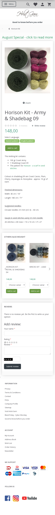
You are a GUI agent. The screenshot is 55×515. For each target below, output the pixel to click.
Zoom (28, 103)
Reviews (8, 306)
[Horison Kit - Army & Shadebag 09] (27, 70)
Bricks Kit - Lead (38, 267)
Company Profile (11, 404)
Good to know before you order (17, 419)
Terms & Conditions (13, 392)
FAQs (7, 400)
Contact (8, 396)
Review (7, 344)
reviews (23, 125)
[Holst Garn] (27, 14)
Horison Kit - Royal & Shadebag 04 (15, 269)
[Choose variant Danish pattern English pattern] (15, 285)
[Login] (42, 4)
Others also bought (14, 237)
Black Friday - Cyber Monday (16, 415)
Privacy (7, 389)
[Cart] (49, 4)
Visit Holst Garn (11, 411)
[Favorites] (35, 4)
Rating (6, 339)
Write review (39, 125)
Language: (12, 137)
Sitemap (8, 407)
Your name (8, 328)
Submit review (12, 366)
